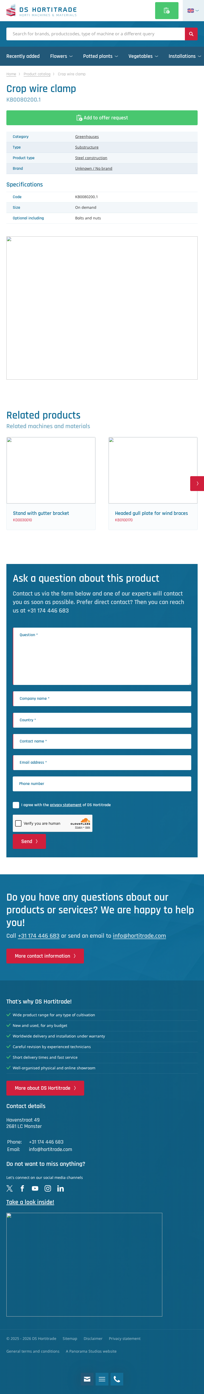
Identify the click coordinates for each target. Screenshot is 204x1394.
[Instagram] (48, 1188)
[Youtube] (35, 1188)
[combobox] (95, 34)
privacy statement (66, 805)
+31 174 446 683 (39, 936)
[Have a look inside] (102, 1265)
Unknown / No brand (93, 169)
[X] (9, 1188)
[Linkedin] (60, 1188)
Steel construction (91, 158)
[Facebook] (22, 1188)
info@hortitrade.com (139, 936)
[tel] (116, 1379)
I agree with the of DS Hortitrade (66, 805)
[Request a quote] (166, 10)
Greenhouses (87, 137)
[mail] (87, 1379)
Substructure (87, 147)
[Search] (191, 34)
